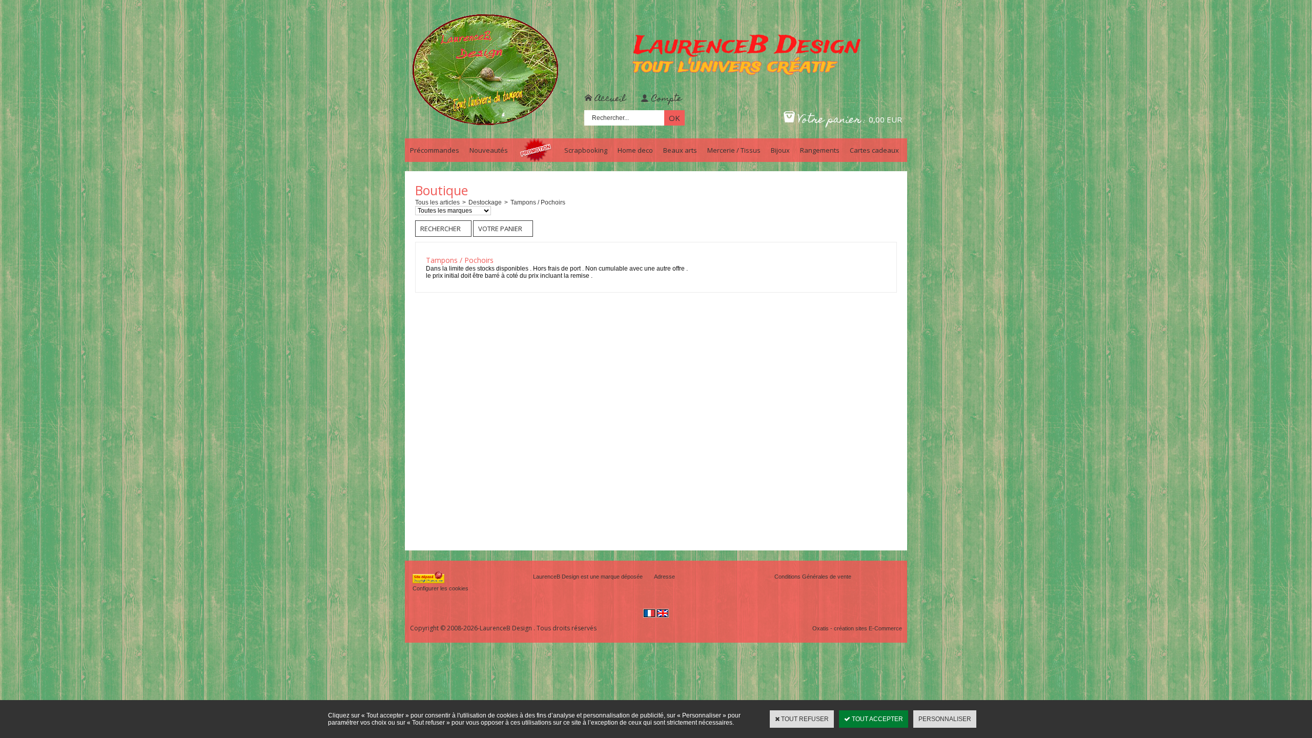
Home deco (635, 150)
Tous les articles (437, 202)
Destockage (485, 202)
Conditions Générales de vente (812, 576)
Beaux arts (680, 150)
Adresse (664, 576)
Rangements (819, 150)
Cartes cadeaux (874, 150)
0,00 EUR (885, 119)
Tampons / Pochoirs (537, 202)
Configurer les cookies (440, 588)
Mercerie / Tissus (734, 150)
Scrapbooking (585, 150)
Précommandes (434, 150)
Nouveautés (488, 150)
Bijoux (780, 150)
